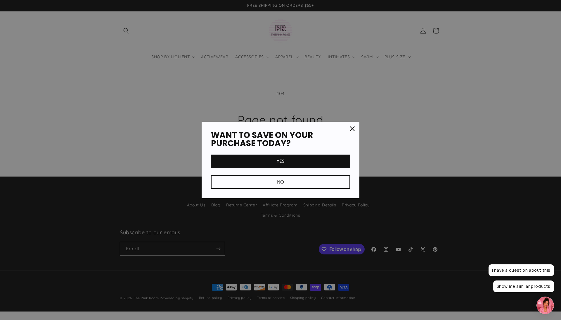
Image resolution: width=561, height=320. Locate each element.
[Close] (352, 129)
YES (281, 161)
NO (280, 182)
